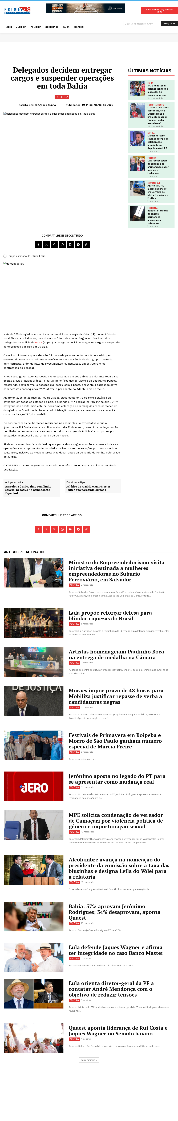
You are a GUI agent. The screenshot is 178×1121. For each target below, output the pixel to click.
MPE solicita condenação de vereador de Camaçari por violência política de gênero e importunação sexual (116, 820)
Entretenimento (155, 105)
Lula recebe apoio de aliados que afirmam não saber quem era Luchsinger (158, 167)
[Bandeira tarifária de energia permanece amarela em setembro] (137, 213)
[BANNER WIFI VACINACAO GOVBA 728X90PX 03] (85, 8)
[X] (46, 244)
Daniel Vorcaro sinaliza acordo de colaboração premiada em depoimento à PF (157, 142)
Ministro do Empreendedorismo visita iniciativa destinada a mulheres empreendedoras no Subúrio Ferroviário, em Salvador (116, 571)
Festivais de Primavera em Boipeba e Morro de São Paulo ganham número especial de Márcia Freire (115, 741)
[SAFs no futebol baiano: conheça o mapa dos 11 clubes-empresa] (137, 88)
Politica (62, 97)
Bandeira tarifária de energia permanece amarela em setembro (157, 217)
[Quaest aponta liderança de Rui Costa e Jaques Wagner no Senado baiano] (33, 1038)
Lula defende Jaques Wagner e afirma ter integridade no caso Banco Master (116, 950)
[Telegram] (78, 244)
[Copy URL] (86, 244)
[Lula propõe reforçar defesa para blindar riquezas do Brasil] (33, 623)
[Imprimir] (70, 244)
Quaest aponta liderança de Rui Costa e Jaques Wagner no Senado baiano (118, 1030)
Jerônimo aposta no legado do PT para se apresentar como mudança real (117, 779)
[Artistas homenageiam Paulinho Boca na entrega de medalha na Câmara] (33, 662)
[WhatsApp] (62, 244)
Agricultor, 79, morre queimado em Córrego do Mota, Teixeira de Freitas (157, 192)
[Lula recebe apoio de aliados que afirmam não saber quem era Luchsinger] (137, 163)
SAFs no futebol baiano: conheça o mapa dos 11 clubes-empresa (157, 90)
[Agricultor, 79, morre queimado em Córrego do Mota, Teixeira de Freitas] (137, 188)
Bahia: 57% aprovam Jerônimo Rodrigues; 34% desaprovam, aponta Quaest (114, 912)
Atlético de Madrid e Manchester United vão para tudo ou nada (88, 488)
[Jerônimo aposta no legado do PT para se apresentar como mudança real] (33, 786)
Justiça (151, 133)
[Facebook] (38, 244)
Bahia (38, 342)
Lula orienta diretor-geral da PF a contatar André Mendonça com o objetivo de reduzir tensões (111, 989)
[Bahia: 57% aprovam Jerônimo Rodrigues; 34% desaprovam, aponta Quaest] (33, 917)
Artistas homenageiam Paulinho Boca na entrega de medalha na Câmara (116, 654)
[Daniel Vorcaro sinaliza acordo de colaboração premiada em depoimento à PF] (137, 138)
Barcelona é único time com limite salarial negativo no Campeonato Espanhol (28, 490)
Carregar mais (88, 1060)
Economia (152, 208)
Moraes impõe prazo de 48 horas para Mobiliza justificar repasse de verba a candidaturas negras (116, 696)
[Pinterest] (54, 244)
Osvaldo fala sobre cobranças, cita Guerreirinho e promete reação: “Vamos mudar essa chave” (158, 115)
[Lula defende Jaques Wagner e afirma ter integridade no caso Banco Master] (33, 958)
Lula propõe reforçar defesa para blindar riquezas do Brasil (110, 615)
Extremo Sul (153, 183)
